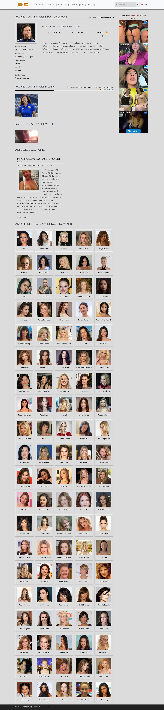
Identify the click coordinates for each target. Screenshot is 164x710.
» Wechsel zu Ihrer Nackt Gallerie (101, 17)
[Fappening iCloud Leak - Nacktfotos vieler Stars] (29, 180)
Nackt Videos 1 (78, 34)
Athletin (18, 70)
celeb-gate (31, 165)
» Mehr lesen (22, 217)
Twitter (18, 78)
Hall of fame (39, 4)
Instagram (25, 78)
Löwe (17, 63)
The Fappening (79, 4)
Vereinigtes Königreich (26, 56)
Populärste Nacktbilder (104, 87)
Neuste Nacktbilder (85, 87)
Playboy (91, 4)
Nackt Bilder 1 (54, 34)
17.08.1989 (21, 49)
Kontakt (47, 706)
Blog (67, 4)
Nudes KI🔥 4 (102, 34)
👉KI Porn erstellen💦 (106, 89)
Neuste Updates (55, 4)
